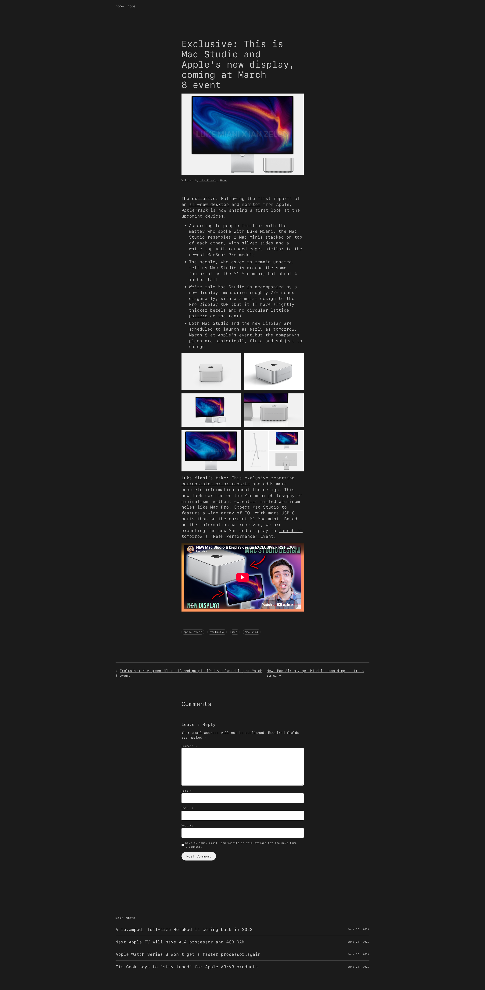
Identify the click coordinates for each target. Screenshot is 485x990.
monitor (251, 204)
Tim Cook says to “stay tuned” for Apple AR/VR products (187, 966)
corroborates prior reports (215, 483)
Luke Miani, (261, 231)
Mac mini (251, 631)
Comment (189, 745)
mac (234, 631)
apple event (193, 631)
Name (186, 790)
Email (187, 808)
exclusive (217, 631)
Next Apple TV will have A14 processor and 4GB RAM (180, 942)
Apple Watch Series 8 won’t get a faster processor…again (188, 954)
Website (187, 825)
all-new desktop (209, 204)
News (223, 180)
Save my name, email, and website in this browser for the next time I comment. (240, 844)
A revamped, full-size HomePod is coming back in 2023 (184, 929)
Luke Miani (207, 180)
